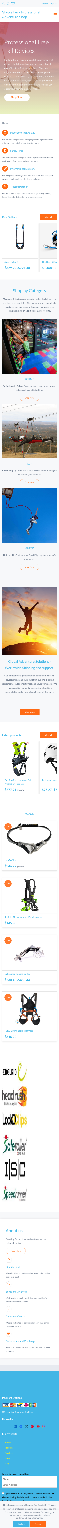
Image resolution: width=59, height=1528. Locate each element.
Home (8, 1442)
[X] (26, 1426)
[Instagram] (44, 1426)
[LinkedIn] (15, 1426)
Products (9, 1447)
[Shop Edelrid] (14, 1063)
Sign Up (54, 3)
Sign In (45, 3)
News (7, 1458)
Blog (7, 1463)
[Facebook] (21, 1426)
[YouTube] (38, 1426)
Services (9, 1453)
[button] (17, 97)
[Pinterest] (32, 1426)
